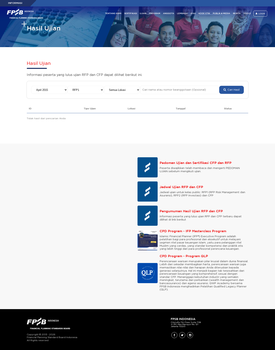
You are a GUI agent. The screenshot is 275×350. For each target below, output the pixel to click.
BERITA (237, 13)
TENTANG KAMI (113, 13)
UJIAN (143, 13)
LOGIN (261, 13)
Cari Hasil (233, 89)
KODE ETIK (204, 13)
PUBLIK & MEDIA (221, 13)
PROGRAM (154, 13)
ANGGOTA (168, 13)
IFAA (193, 13)
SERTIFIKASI (130, 13)
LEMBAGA (182, 13)
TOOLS (247, 13)
